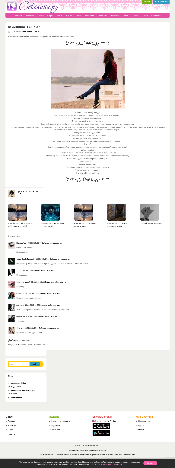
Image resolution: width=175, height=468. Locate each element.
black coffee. (21, 243)
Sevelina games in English (105, 421)
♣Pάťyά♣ (19, 328)
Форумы (141, 430)
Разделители (16, 387)
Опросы (136, 16)
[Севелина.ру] (33, 13)
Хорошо (150, 463)
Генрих (19, 317)
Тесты (145, 16)
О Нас (10, 430)
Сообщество (156, 16)
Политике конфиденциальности (108, 464)
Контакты (12, 425)
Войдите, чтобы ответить (52, 243)
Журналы (69, 16)
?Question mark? (23, 282)
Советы (126, 16)
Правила (11, 434)
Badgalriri (20, 294)
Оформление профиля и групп (23, 390)
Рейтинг (14, 394)
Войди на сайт (14, 345)
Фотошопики (90, 16)
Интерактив (114, 16)
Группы (141, 425)
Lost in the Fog (28, 192)
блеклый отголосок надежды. (151, 223)
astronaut (20, 305)
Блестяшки (30, 16)
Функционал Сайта (18, 383)
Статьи (59, 16)
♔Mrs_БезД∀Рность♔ (25, 259)
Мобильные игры (45, 16)
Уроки (79, 16)
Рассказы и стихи (24, 32)
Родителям (56, 425)
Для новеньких (17, 397)
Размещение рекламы (60, 421)
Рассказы (103, 16)
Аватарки (18, 16)
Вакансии (56, 430)
